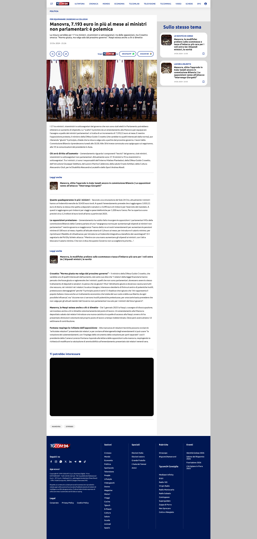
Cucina (107, 501)
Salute (107, 516)
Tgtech (107, 505)
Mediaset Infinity (166, 475)
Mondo (107, 457)
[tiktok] (85, 461)
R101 (161, 478)
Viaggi (107, 498)
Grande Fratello (138, 460)
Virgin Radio (164, 486)
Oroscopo (163, 453)
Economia (108, 460)
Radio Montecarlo (166, 490)
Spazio (107, 528)
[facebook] (51, 461)
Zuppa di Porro (165, 505)
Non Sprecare (165, 508)
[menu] (51, 3)
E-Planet (108, 509)
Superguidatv (165, 501)
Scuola (107, 520)
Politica (107, 464)
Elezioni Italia (137, 453)
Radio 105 (163, 482)
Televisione (109, 472)
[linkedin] (70, 461)
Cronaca (107, 453)
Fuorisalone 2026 (193, 462)
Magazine (108, 490)
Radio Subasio (165, 493)
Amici (134, 468)
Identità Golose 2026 (195, 453)
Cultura (107, 513)
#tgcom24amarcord (167, 457)
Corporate (54, 503)
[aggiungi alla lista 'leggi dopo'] (59, 54)
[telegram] (75, 461)
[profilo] (205, 3)
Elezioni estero (138, 457)
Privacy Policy (68, 503)
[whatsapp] (60, 461)
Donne (107, 487)
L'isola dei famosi (139, 464)
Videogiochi (109, 483)
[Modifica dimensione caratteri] (66, 54)
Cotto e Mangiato (166, 512)
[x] (65, 461)
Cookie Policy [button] (83, 503)
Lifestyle (108, 479)
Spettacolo (109, 468)
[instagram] (56, 461)
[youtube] (80, 461)
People (107, 475)
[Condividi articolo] (52, 54)
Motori (107, 494)
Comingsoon (164, 497)
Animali (107, 524)
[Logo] (62, 3)
